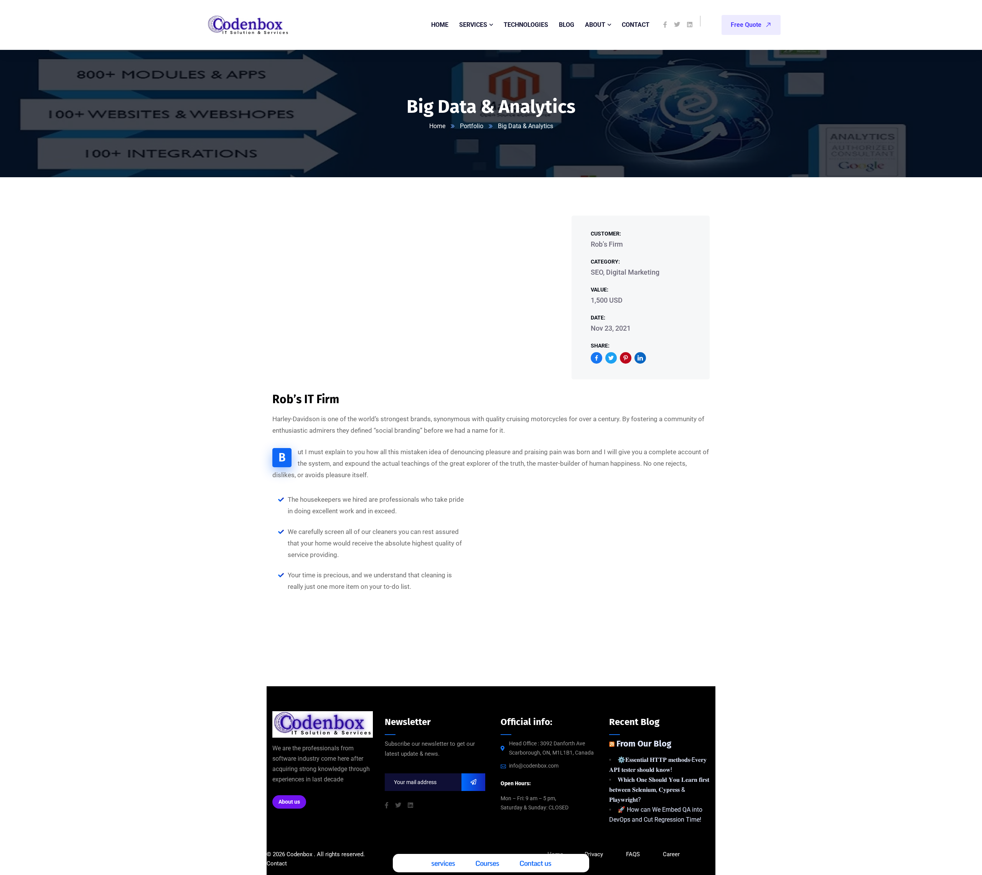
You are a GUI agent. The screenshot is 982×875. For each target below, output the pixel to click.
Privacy (594, 854)
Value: (599, 290)
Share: (600, 346)
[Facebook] (596, 358)
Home (437, 126)
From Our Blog (643, 743)
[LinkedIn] (640, 358)
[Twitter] (611, 358)
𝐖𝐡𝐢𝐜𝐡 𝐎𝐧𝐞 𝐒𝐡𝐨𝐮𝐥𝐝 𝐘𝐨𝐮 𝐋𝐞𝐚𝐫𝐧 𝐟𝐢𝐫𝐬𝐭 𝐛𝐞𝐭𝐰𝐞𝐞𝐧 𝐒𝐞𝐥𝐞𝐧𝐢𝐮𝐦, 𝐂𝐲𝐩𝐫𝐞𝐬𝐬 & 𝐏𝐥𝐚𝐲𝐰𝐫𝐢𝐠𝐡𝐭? (659, 789)
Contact (277, 863)
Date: (598, 318)
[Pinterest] (625, 358)
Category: (605, 262)
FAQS (633, 854)
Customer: (606, 234)
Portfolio (471, 126)
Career (671, 854)
